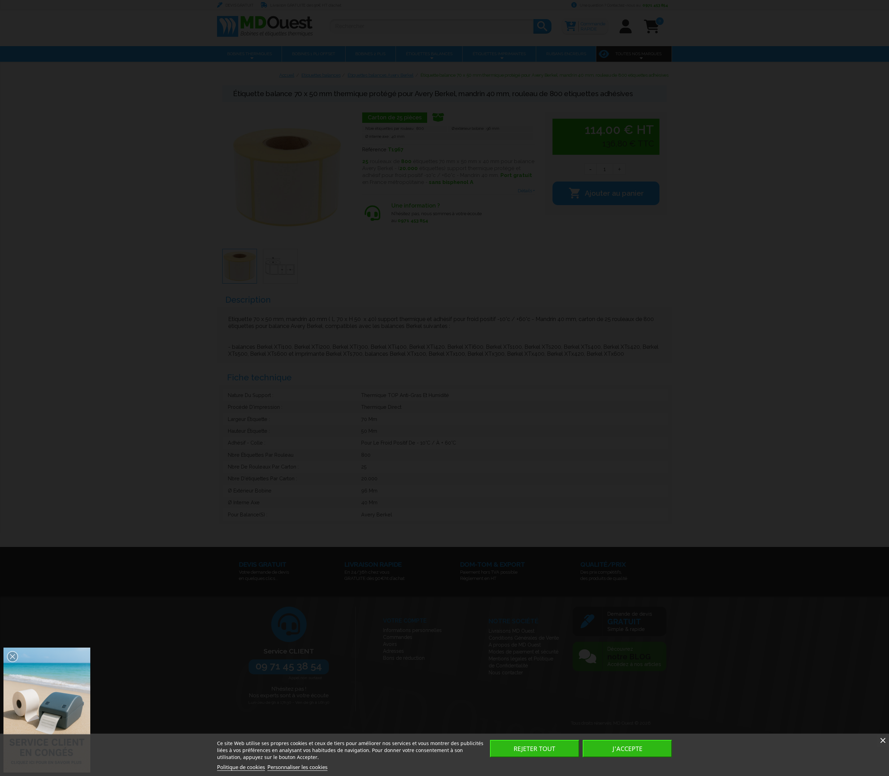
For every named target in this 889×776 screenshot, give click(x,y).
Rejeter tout (534, 748)
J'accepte (627, 748)
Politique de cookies (241, 767)
